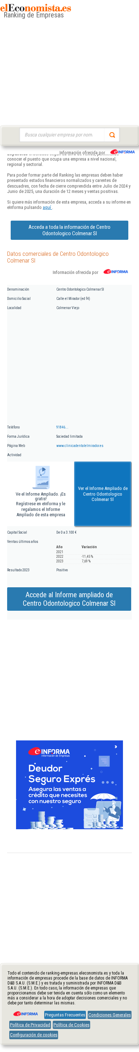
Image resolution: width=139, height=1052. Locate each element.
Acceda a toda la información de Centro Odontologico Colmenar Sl (69, 230)
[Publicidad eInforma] (69, 827)
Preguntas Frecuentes (65, 1015)
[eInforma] (24, 1011)
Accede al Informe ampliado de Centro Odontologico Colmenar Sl (69, 599)
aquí (47, 207)
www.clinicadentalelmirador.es (79, 446)
